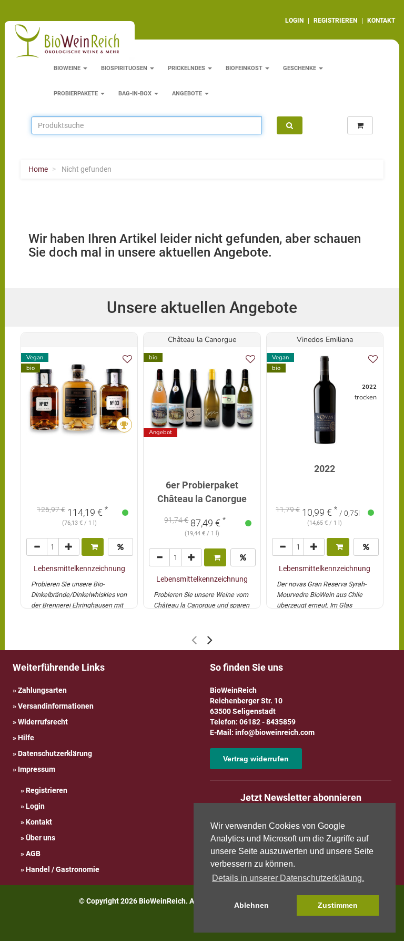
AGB (33, 853)
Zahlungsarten (42, 690)
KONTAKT (381, 20)
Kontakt (39, 822)
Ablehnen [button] (251, 905)
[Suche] (289, 125)
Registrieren (46, 790)
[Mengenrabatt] (120, 547)
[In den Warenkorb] (93, 547)
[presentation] (194, 640)
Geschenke (300, 68)
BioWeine (68, 68)
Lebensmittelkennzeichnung (79, 568)
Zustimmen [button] (338, 905)
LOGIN (294, 20)
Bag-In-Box (135, 93)
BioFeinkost (245, 68)
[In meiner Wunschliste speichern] (127, 359)
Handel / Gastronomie (62, 869)
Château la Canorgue (202, 340)
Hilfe (26, 737)
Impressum (36, 769)
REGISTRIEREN (335, 20)
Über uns (40, 838)
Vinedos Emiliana (325, 340)
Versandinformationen (56, 706)
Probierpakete (76, 93)
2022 (324, 468)
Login (35, 806)
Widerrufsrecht (43, 722)
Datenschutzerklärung (55, 753)
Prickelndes (187, 68)
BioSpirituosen (125, 68)
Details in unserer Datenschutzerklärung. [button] (288, 878)
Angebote (188, 93)
